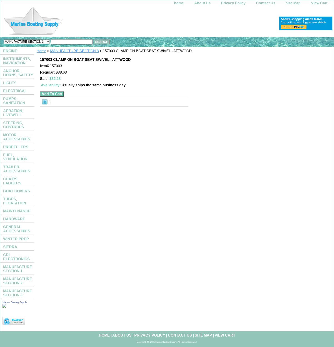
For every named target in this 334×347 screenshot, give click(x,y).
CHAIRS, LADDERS (12, 181)
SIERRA (10, 247)
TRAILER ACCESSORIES (16, 169)
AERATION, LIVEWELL (13, 113)
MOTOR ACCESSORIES (16, 137)
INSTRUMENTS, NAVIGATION (17, 61)
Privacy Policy (233, 3)
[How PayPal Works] (305, 29)
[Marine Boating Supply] (57, 22)
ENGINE (10, 51)
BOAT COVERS (16, 191)
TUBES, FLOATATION (14, 201)
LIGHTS (10, 83)
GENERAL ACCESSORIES (16, 229)
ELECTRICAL (15, 91)
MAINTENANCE (17, 211)
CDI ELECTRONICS (16, 257)
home (179, 3)
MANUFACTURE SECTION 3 (74, 51)
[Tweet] (44, 103)
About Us (202, 3)
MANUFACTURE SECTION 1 (17, 269)
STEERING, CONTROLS (13, 125)
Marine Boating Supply (14, 302)
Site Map (293, 3)
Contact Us (265, 3)
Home (41, 51)
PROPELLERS (15, 147)
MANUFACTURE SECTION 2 (17, 281)
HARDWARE (14, 219)
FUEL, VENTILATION (15, 157)
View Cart (319, 3)
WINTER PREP (16, 239)
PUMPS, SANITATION (14, 101)
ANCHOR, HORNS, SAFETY (18, 73)
